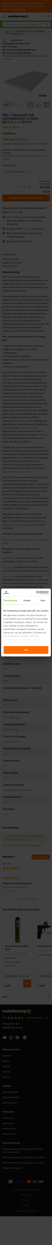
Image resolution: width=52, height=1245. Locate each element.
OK (26, 650)
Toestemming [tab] (10, 600)
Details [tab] (27, 600)
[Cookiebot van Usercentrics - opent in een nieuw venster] (37, 592)
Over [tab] (42, 600)
